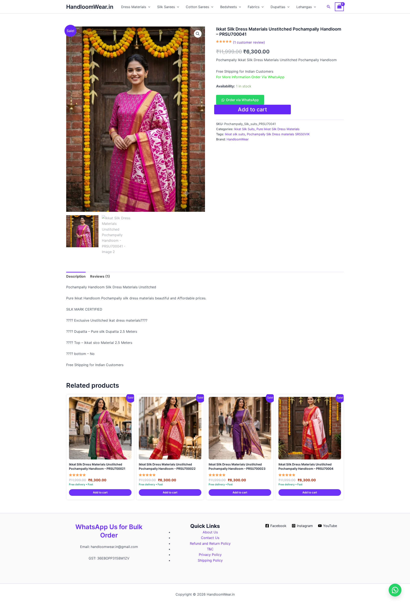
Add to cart (252, 109)
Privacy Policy (210, 554)
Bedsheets (228, 7)
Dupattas (278, 7)
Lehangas (304, 7)
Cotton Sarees (197, 7)
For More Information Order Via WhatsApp (250, 77)
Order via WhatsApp (242, 100)
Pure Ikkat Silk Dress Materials (278, 129)
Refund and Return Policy (210, 543)
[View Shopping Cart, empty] (339, 6)
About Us (210, 532)
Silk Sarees (166, 7)
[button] (148, 6)
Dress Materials (133, 7)
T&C (210, 549)
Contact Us (210, 538)
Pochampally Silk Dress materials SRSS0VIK (278, 134)
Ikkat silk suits (235, 134)
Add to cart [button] (100, 492)
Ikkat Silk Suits (244, 129)
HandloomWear (238, 139)
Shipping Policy (210, 560)
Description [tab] (76, 276)
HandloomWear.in (89, 6)
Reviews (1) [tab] (100, 276)
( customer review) (249, 42)
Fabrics (253, 7)
